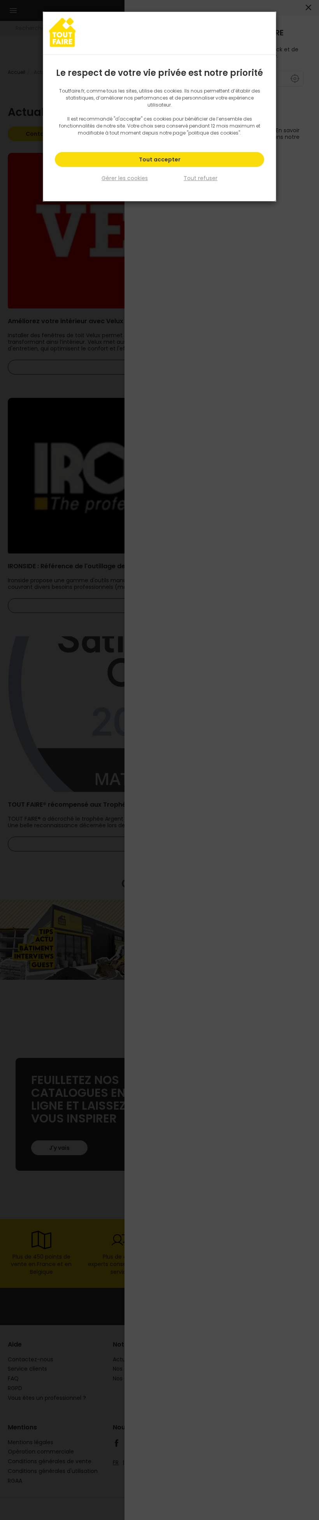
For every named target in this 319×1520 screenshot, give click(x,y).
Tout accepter (160, 159)
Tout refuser (200, 178)
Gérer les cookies (125, 178)
